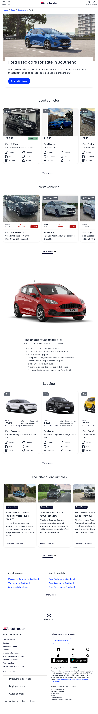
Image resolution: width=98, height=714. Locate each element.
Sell (9, 5)
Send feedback (61, 640)
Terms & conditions (10, 660)
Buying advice (17, 686)
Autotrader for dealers (22, 701)
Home (5, 10)
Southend (22, 10)
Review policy (8, 663)
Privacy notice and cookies (13, 656)
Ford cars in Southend (18, 587)
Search (94, 5)
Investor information (11, 653)
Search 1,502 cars (19, 81)
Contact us (7, 643)
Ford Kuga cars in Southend (61, 583)
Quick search (16, 694)
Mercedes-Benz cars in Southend (23, 579)
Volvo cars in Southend (19, 583)
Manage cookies (9, 672)
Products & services (20, 679)
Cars (13, 10)
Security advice (9, 640)
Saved (88, 5)
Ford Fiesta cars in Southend (62, 579)
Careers (6, 650)
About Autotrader (10, 646)
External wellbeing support (13, 666)
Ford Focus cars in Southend (62, 587)
